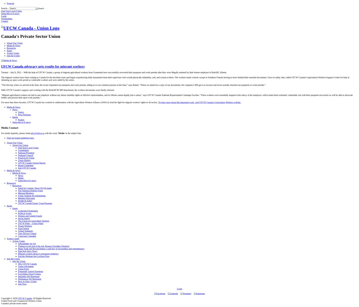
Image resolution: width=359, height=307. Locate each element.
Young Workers (25, 226)
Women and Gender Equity (30, 216)
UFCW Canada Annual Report (31, 163)
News (15, 110)
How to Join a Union (27, 281)
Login (179, 289)
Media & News (13, 45)
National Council (25, 155)
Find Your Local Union (28, 148)
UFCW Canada (25, 298)
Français (10, 3)
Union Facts (23, 269)
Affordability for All (27, 244)
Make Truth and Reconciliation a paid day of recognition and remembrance (51, 249)
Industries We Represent (28, 276)
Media (15, 117)
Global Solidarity (25, 231)
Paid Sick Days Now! (27, 251)
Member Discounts (26, 198)
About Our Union (15, 43)
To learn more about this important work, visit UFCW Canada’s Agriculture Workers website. (199, 102)
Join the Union (13, 56)
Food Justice (23, 228)
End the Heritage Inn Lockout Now (34, 256)
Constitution (23, 150)
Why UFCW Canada (27, 264)
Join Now (22, 284)
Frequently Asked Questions (30, 271)
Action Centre (13, 53)
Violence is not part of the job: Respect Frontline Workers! (43, 246)
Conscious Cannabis (27, 236)
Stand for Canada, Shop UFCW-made (35, 188)
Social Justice (24, 218)
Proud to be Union (26, 158)
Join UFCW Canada (27, 168)
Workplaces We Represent (29, 279)
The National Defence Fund (30, 191)
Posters (21, 120)
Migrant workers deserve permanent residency (38, 254)
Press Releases (24, 115)
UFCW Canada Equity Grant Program (35, 203)
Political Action (25, 213)
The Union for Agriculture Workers (33, 221)
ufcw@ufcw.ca (37, 133)
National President (26, 153)
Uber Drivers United (27, 233)
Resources (11, 48)
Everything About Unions (29, 274)
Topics (21, 112)
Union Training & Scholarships (32, 196)
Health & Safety (25, 201)
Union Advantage (26, 266)
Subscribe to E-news (21, 122)
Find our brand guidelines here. (20, 138)
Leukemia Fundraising (28, 211)
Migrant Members (26, 193)
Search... (5, 8)
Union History (24, 160)
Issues (9, 50)
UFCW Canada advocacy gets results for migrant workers (43, 66)
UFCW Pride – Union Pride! (30, 223)
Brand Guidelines (26, 165)
